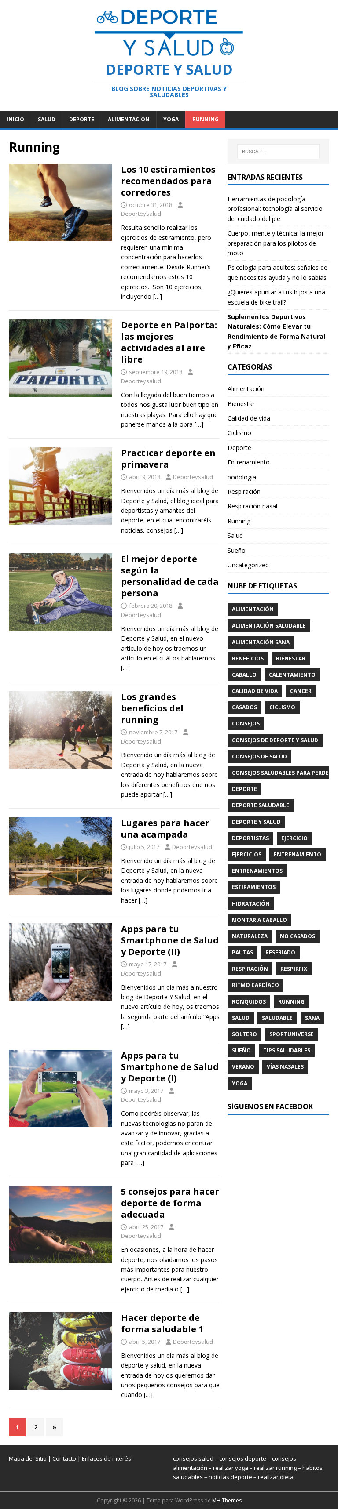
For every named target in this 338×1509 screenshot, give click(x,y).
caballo (244, 674)
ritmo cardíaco (255, 985)
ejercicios (246, 854)
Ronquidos (249, 1001)
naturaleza (250, 936)
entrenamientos (257, 870)
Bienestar (241, 403)
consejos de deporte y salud (275, 740)
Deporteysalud (141, 214)
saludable (277, 1018)
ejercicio (294, 838)
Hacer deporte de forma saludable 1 (162, 1323)
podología (242, 477)
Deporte (81, 119)
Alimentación (129, 119)
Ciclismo (239, 432)
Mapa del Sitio (28, 1458)
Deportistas (250, 838)
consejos (246, 723)
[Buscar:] (278, 151)
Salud (46, 119)
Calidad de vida (249, 418)
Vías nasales (285, 1066)
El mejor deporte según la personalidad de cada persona (170, 576)
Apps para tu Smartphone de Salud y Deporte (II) (170, 940)
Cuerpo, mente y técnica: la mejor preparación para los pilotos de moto (276, 243)
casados (244, 707)
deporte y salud (256, 822)
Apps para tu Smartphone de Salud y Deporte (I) (170, 1066)
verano (243, 1066)
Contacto (64, 1458)
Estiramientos (254, 887)
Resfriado (280, 952)
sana (312, 1018)
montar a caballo (259, 920)
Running (205, 119)
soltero (244, 1034)
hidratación (251, 903)
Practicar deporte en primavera (168, 458)
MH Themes (227, 1500)
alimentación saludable (269, 625)
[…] (157, 296)
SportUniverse (291, 1034)
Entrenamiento (249, 462)
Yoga (171, 119)
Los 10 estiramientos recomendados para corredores (168, 180)
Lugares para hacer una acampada (165, 828)
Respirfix (293, 968)
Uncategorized (248, 565)
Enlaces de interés (106, 1458)
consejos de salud (259, 756)
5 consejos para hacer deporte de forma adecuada (170, 1203)
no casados (297, 936)
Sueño (237, 550)
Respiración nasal (252, 506)
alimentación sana (261, 642)
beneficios (248, 658)
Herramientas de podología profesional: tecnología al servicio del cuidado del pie (275, 209)
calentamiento (292, 674)
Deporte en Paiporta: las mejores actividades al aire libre (169, 342)
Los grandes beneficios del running (152, 708)
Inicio (15, 119)
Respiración (244, 491)
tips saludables (286, 1050)
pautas (242, 952)
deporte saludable (260, 805)
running (291, 1001)
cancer (301, 691)
